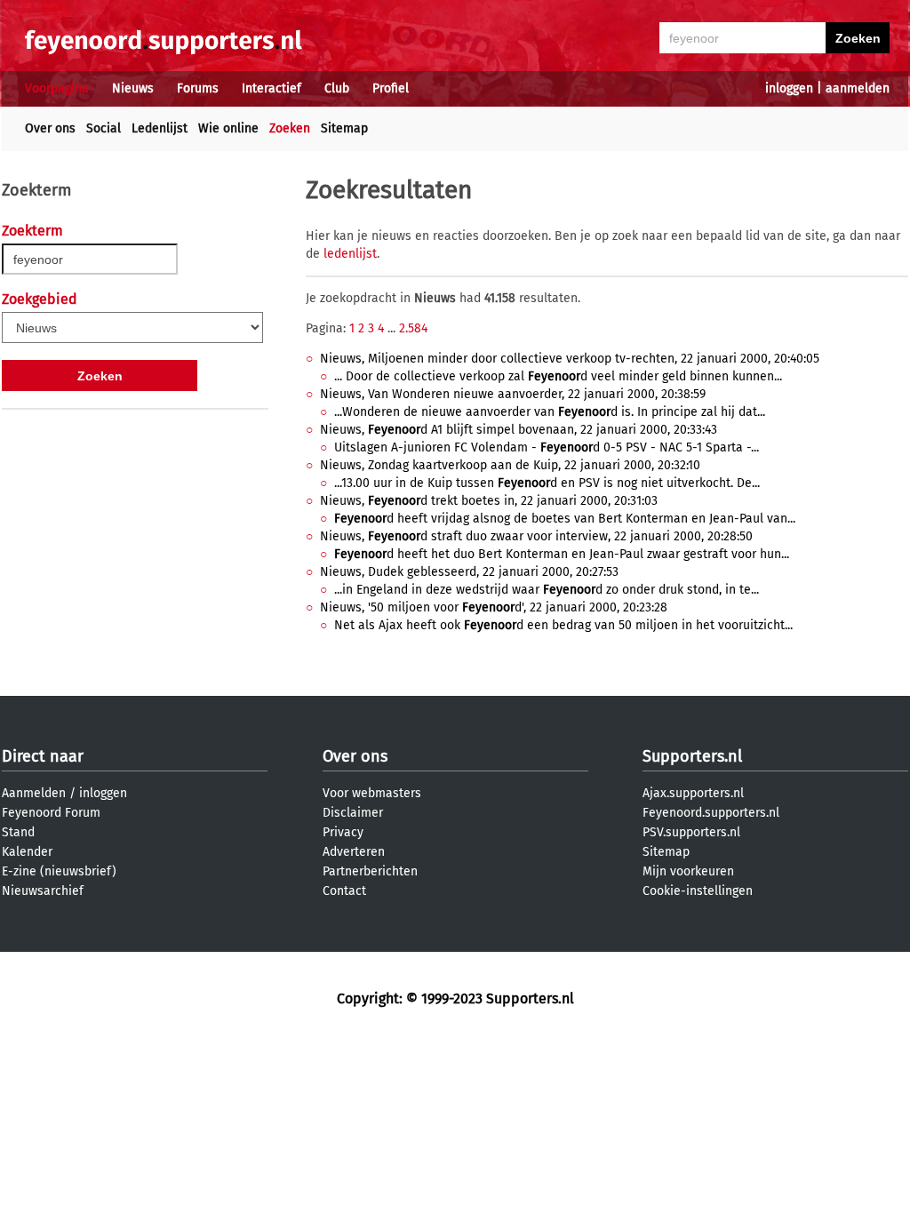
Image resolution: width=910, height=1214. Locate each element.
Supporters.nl (692, 756)
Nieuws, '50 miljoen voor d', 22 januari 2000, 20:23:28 (493, 607)
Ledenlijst (160, 128)
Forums (198, 88)
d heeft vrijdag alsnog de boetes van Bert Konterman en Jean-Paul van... (564, 518)
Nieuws (133, 88)
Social (103, 128)
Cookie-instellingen (698, 891)
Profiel (390, 88)
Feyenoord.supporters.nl (711, 812)
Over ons (50, 128)
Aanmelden (34, 793)
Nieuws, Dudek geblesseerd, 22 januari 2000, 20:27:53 (469, 571)
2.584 (413, 328)
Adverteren (354, 851)
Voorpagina (57, 88)
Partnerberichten (370, 871)
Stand (18, 832)
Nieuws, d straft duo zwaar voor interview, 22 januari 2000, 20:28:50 (536, 536)
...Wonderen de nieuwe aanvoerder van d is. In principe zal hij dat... (549, 411)
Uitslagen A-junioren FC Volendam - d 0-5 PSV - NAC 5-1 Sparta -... (546, 447)
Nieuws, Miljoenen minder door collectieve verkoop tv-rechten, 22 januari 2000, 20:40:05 (569, 358)
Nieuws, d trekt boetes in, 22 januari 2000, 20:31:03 (489, 500)
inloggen (789, 88)
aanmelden (858, 88)
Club (336, 88)
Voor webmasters (372, 793)
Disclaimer (353, 812)
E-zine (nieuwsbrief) (59, 871)
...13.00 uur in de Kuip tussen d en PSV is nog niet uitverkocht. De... (547, 483)
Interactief (271, 88)
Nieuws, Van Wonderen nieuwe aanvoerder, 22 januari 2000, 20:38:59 (513, 394)
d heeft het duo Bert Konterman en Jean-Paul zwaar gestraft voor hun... (561, 554)
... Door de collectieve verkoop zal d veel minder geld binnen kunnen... (558, 376)
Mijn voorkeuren (688, 871)
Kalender (27, 851)
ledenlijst (350, 253)
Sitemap (344, 128)
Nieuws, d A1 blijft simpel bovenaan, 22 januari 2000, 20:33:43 (518, 429)
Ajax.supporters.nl (693, 793)
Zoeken (289, 128)
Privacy (343, 832)
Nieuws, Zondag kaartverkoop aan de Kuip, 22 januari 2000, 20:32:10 (510, 465)
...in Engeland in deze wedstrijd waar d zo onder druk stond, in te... (546, 589)
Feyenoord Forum (51, 812)
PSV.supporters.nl (691, 832)
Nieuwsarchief (43, 891)
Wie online (228, 128)
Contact (344, 891)
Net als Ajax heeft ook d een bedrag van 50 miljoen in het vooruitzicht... (563, 625)
